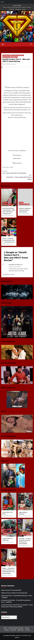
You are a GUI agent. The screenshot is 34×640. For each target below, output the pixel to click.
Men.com (18, 90)
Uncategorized (22, 508)
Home (4, 7)
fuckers (7, 167)
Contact (24, 9)
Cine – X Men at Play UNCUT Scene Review (14, 172)
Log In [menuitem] (2, 1)
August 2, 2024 (10, 542)
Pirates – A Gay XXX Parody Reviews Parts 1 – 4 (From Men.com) (8, 240)
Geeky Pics (5, 202)
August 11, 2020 (10, 215)
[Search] (31, 44)
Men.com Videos (6, 57)
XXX (11, 57)
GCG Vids (11, 9)
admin (5, 64)
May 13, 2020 (10, 243)
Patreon (24, 7)
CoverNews (24, 635)
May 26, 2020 (26, 213)
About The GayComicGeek (14, 7)
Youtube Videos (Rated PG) (25, 534)
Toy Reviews (27, 532)
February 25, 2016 (12, 64)
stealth (11, 167)
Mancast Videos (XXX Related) (17, 55)
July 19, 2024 (26, 545)
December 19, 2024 (27, 515)
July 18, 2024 (10, 575)
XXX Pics (15, 57)
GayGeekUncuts (6, 55)
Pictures (29, 7)
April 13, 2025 (10, 515)
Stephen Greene (5, 593)
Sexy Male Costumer (7, 204)
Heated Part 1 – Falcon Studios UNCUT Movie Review (19, 177)
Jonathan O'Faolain (14, 264)
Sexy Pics (5, 534)
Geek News (18, 9)
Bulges (4, 506)
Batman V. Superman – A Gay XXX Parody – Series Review (25, 210)
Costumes (9, 506)
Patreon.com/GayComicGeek (17, 117)
